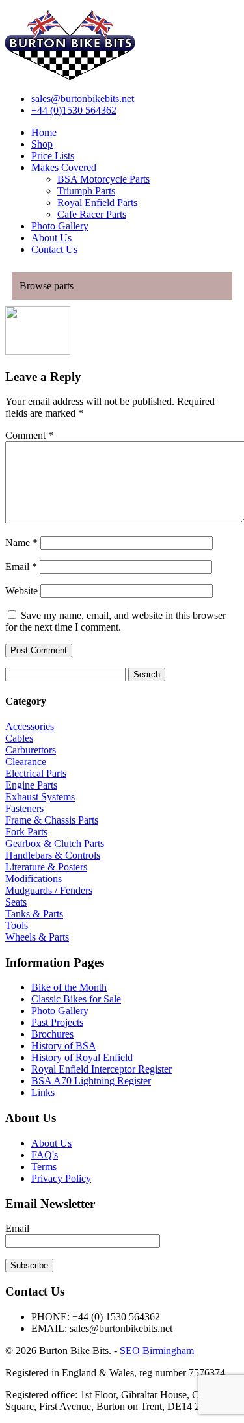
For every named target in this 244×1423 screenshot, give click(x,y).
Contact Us (54, 249)
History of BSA (63, 1045)
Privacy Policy (61, 1178)
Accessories (29, 726)
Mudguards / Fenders (48, 890)
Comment (29, 435)
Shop (42, 144)
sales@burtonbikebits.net (82, 98)
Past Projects (57, 1022)
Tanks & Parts (34, 913)
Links (43, 1092)
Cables (19, 738)
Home (44, 132)
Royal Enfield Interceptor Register (101, 1069)
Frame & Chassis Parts (51, 820)
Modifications (33, 878)
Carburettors (30, 749)
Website (21, 590)
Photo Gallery (59, 225)
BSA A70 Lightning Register (91, 1080)
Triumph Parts (86, 190)
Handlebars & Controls (52, 855)
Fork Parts (26, 831)
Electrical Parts (35, 773)
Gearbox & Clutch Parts (54, 843)
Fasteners (24, 808)
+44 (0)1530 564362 (73, 110)
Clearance (25, 761)
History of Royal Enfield (82, 1057)
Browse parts (47, 285)
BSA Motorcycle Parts (103, 179)
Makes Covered (63, 167)
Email (21, 566)
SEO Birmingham (157, 1350)
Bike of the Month (69, 987)
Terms (44, 1166)
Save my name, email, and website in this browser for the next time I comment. (115, 621)
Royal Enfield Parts (97, 202)
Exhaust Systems (40, 796)
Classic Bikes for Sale (76, 998)
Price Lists (52, 155)
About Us (51, 237)
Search (146, 674)
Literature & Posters (46, 866)
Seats (16, 901)
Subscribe (29, 1265)
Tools (16, 925)
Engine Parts (31, 784)
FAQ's (44, 1154)
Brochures (52, 1033)
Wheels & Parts (37, 937)
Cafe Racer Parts (91, 214)
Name (21, 542)
